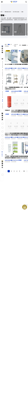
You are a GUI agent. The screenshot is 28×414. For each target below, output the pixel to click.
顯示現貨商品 (4, 175)
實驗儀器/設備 (8, 11)
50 (24, 171)
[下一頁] (27, 171)
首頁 (1, 11)
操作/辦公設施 (16, 11)
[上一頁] (6, 171)
